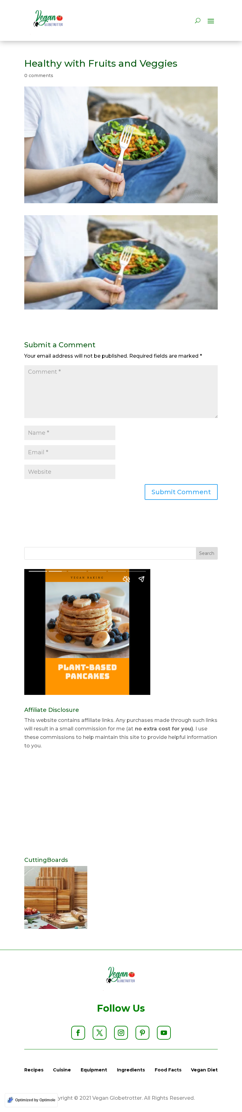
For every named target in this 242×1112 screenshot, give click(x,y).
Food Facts (168, 1070)
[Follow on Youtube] (164, 1033)
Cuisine (62, 1070)
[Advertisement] (121, 804)
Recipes (33, 1070)
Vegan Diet (204, 1070)
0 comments (38, 75)
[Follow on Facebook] (78, 1033)
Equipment (94, 1070)
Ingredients (131, 1070)
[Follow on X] (100, 1033)
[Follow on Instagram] (121, 1033)
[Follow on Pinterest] (142, 1033)
